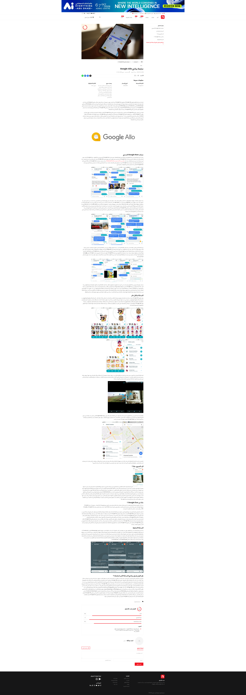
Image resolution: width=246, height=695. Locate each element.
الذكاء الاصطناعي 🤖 (157, 13)
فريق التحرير (115, 678)
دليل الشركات (115, 682)
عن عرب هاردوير (126, 678)
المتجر (122, 17)
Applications (137, 601)
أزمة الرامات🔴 (134, 13)
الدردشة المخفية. (160, 39)
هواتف (128, 684)
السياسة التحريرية (126, 686)
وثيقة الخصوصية (114, 680)
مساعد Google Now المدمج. (157, 28)
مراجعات (146, 17)
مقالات (152, 17)
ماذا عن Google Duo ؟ (158, 36)
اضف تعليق (139, 664)
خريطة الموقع (126, 682)
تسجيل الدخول (87, 17)
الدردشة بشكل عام (160, 31)
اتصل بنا (127, 680)
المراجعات (136, 62)
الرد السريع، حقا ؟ (160, 34)
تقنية (141, 65)
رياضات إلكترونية (129, 17)
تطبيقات (141, 17)
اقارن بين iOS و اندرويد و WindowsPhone (115, 161)
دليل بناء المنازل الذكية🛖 (149, 13)
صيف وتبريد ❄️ (141, 13)
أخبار (157, 17)
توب (136, 17)
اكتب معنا (115, 684)
